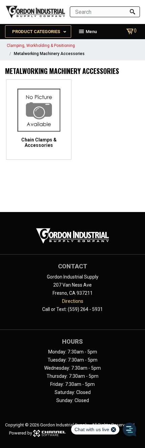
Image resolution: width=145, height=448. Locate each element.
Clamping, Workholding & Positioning (41, 45)
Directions (72, 301)
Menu (91, 31)
